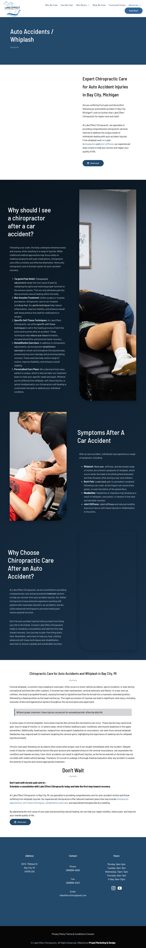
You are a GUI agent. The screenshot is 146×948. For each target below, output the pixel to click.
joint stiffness (106, 143)
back (104, 140)
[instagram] (113, 888)
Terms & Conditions (75, 933)
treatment (52, 593)
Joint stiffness (107, 504)
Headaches (89, 492)
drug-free (23, 305)
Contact (90, 933)
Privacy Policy (58, 933)
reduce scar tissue (39, 335)
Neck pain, (99, 466)
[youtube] (120, 888)
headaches (90, 143)
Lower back (100, 481)
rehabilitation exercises (56, 802)
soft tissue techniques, (34, 802)
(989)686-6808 (73, 870)
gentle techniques (41, 305)
